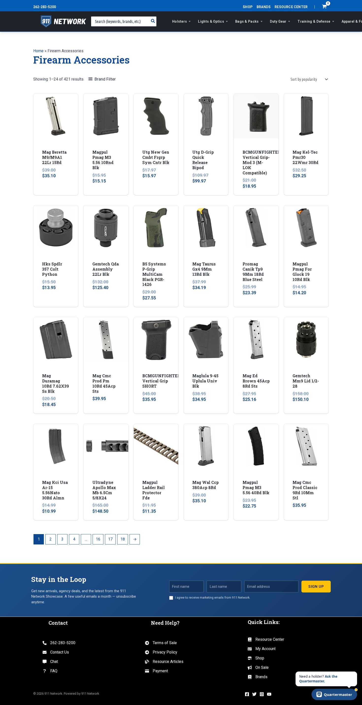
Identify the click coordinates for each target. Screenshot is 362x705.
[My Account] (262, 648)
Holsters (179, 21)
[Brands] (257, 676)
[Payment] (156, 671)
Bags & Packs (247, 21)
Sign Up (316, 586)
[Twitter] (254, 694)
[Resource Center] (266, 639)
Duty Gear (278, 21)
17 (110, 539)
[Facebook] (247, 694)
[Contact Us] (56, 652)
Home (38, 51)
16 (98, 539)
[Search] (153, 21)
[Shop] (256, 658)
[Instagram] (262, 694)
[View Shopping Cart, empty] (324, 7)
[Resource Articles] (164, 661)
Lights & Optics (211, 21)
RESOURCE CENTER (291, 7)
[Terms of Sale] (161, 642)
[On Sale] (258, 667)
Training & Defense (313, 21)
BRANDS (264, 7)
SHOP (248, 7)
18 (122, 539)
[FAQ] (50, 671)
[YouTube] (269, 694)
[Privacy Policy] (161, 652)
